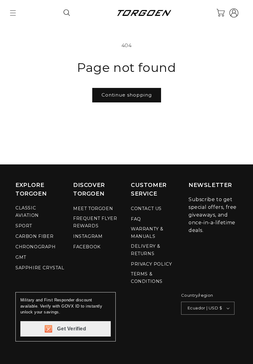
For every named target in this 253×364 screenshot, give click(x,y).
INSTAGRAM (87, 236)
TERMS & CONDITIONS (147, 277)
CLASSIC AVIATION (27, 211)
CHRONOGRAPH (35, 247)
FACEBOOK (87, 247)
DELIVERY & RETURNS (145, 249)
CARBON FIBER (34, 236)
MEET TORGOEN (93, 208)
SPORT (23, 226)
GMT (20, 257)
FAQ (136, 219)
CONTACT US (146, 208)
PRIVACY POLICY (151, 264)
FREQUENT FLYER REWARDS (95, 222)
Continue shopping (127, 95)
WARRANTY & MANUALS (147, 232)
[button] (13, 13)
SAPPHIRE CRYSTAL (39, 268)
